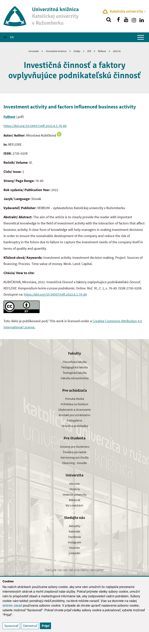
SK (5, 37)
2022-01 (117, 51)
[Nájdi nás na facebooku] (118, 19)
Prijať (45, 625)
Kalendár (75, 531)
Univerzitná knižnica (56, 51)
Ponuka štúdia (74, 399)
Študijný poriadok (74, 452)
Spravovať (11, 625)
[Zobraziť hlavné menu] (141, 37)
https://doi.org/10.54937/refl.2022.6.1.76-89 (35, 126)
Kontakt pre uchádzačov (74, 415)
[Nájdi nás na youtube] (126, 19)
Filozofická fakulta (75, 362)
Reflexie (102, 51)
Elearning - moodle (74, 463)
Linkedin (74, 553)
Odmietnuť (30, 625)
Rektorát (74, 500)
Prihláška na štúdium (74, 404)
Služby (77, 51)
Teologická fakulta (75, 373)
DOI (89, 51)
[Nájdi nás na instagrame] (134, 19)
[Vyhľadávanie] (109, 19)
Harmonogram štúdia (74, 457)
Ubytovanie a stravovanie (74, 409)
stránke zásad (12, 605)
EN (12, 37)
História (74, 489)
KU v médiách (74, 505)
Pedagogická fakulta (74, 367)
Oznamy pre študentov (74, 446)
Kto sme (74, 484)
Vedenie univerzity (75, 494)
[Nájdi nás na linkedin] (142, 19)
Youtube (74, 548)
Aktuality (74, 526)
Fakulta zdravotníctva (74, 378)
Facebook (74, 537)
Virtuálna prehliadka (74, 426)
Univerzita (34, 51)
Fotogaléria (74, 420)
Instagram (74, 542)
